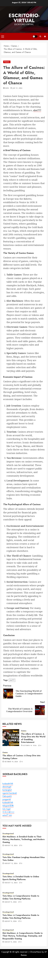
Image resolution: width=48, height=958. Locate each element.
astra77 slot (7, 815)
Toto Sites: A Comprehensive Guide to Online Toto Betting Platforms (20, 897)
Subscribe (45, 36)
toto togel (6, 809)
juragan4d (6, 799)
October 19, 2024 (30, 746)
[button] (2, 36)
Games (6, 62)
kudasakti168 (7, 783)
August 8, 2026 (11, 902)
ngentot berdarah (9, 793)
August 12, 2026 (11, 864)
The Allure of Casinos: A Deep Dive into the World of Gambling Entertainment (33, 738)
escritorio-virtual (24, 18)
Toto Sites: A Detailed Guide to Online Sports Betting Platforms (20, 878)
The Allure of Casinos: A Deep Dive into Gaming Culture (21, 757)
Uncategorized (8, 834)
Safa (7, 88)
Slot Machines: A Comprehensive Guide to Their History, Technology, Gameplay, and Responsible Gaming (22, 936)
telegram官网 (8, 805)
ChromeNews (35, 951)
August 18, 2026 (11, 846)
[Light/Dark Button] (35, 36)
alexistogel (6, 786)
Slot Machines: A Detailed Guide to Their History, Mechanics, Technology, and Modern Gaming (23, 839)
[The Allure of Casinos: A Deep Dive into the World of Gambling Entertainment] (10, 737)
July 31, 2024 (17, 88)
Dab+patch (7, 796)
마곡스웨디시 (8, 812)
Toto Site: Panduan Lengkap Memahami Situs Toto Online (23, 858)
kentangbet (7, 790)
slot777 (12, 680)
